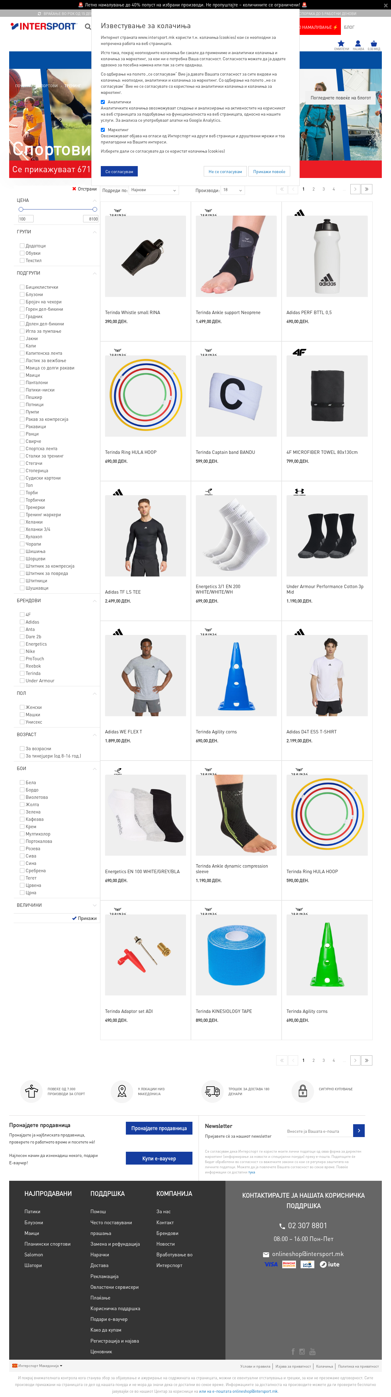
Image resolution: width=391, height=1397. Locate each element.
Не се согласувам (225, 171)
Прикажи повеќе (269, 171)
